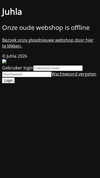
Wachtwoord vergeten (73, 74)
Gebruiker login (17, 68)
